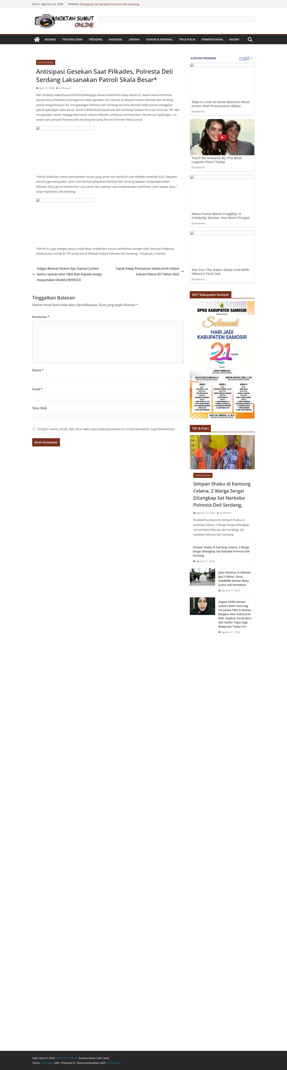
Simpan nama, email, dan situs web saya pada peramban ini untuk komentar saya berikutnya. (106, 429)
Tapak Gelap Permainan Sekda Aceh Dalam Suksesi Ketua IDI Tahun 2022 (147, 271)
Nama (38, 370)
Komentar (41, 317)
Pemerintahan (212, 39)
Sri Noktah (64, 88)
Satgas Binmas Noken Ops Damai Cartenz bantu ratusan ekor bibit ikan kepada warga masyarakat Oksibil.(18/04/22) (69, 274)
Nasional (116, 39)
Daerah (134, 39)
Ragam (234, 39)
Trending (95, 39)
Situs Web (39, 408)
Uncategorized (46, 62)
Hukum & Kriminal (159, 39)
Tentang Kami (72, 39)
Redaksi (50, 39)
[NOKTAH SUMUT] (37, 39)
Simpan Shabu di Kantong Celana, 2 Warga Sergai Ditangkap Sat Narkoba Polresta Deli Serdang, (112, 6)
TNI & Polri (187, 39)
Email (37, 389)
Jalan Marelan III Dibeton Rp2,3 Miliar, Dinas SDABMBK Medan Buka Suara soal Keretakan (234, 579)
